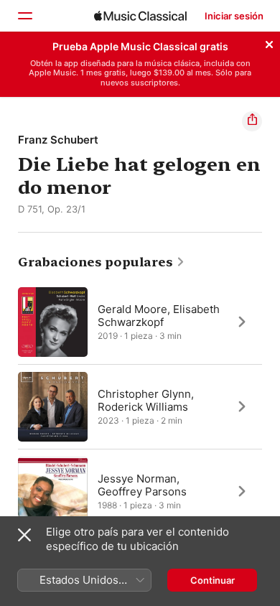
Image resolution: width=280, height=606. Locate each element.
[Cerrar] (269, 42)
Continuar (212, 580)
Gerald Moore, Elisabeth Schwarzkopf (159, 315)
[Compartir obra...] (252, 121)
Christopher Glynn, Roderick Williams (146, 399)
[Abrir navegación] (24, 16)
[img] (140, 16)
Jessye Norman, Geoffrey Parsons (142, 484)
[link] (101, 262)
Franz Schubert (58, 139)
